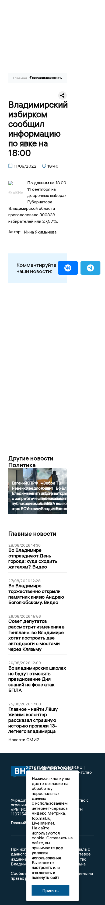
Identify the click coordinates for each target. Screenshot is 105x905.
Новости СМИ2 (24, 739)
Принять (50, 890)
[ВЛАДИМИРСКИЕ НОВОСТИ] (18, 772)
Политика (42, 78)
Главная (20, 78)
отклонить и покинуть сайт (45, 875)
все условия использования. (47, 852)
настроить (42, 867)
